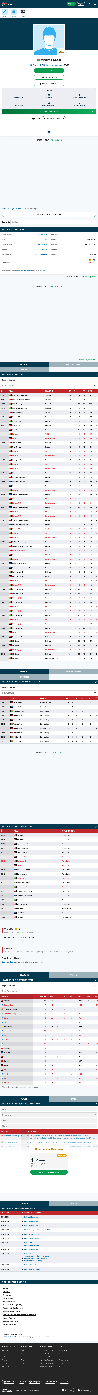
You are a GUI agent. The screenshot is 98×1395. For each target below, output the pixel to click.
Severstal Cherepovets (20, 494)
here (52, 1337)
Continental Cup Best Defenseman (37, 1256)
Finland (4, 1360)
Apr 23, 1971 (42, 234)
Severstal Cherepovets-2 (21, 525)
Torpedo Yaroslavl (18, 473)
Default (24, 364)
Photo (61, 1363)
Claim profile (50, 84)
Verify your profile (10, 1337)
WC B (47, 464)
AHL (22, 1360)
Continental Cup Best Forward (35, 1258)
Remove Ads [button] (56, 140)
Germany (5, 1363)
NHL (22, 1350)
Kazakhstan (21, 878)
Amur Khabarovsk (23, 870)
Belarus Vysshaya (52, 65)
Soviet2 (48, 399)
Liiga (22, 1363)
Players (24, 1099)
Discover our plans (49, 111)
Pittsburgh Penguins (47, 1363)
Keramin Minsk (17, 572)
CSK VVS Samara (23, 913)
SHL (22, 1357)
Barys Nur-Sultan (23, 882)
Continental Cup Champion (34, 1261)
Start (4, 208)
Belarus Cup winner (31, 1245)
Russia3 (48, 477)
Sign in (81, 4)
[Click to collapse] (95, 374)
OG (46, 550)
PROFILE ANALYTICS (55, 118)
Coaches (24, 370)
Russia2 (48, 486)
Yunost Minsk (41, 255)
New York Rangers (46, 1360)
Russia (47, 417)
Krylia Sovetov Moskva (20, 563)
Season (24, 1203)
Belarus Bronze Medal (32, 1254)
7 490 (38, 119)
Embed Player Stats (86, 359)
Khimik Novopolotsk (19, 404)
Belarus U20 (21, 865)
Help (60, 1357)
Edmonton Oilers (46, 1357)
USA (3, 1357)
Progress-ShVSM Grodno (21, 395)
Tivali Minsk (16, 421)
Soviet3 (48, 395)
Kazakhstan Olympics (25, 887)
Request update (88, 276)
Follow (49, 71)
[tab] (24, 364)
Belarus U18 (21, 857)
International (50, 438)
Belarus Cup (44, 711)
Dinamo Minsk (17, 412)
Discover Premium (49, 1172)
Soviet (47, 412)
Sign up (71, 4)
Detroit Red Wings (46, 1354)
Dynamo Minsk (22, 844)
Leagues (24, 975)
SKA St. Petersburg (19, 542)
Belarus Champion (31, 1217)
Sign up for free (9, 962)
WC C (47, 434)
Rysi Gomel (16, 208)
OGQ (47, 529)
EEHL (47, 576)
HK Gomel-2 (35, 65)
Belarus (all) (16, 438)
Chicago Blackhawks (47, 1350)
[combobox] (2, 385)
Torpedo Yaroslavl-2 (19, 477)
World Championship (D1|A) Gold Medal (38, 1230)
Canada (4, 1354)
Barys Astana (22, 874)
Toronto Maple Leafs (47, 1366)
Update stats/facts (50, 214)
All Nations (5, 1366)
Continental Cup (46, 728)
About (61, 1354)
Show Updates (49, 77)
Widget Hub (63, 1350)
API (60, 1366)
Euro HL (43, 707)
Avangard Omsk (18, 460)
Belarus (44, 250)
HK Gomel (15, 641)
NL (22, 1366)
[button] (49, 70)
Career (61, 1376)
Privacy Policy (64, 1360)
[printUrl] (49, 132)
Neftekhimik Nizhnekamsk (22, 546)
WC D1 (47, 555)
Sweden (5, 1350)
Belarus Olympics (18, 529)
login (23, 962)
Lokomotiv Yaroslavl (24, 891)
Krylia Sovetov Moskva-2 (21, 568)
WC (46, 499)
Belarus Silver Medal (31, 1234)
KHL (22, 1354)
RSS (60, 1369)
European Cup (45, 702)
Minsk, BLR (42, 244)
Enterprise (62, 1373)
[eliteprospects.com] (7, 4)
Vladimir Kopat (25, 271)
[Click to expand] (95, 826)
